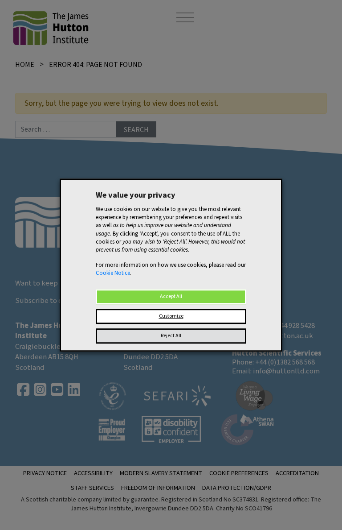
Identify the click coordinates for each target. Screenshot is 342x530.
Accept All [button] (171, 296)
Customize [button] (171, 316)
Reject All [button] (171, 336)
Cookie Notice (113, 273)
